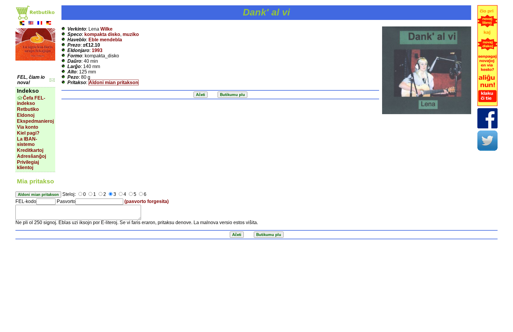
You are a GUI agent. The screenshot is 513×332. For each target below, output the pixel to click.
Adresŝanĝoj (31, 156)
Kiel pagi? (28, 133)
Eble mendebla (105, 39)
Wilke (106, 29)
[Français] (40, 23)
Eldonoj (25, 115)
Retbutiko (28, 109)
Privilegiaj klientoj (28, 165)
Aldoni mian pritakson (113, 82)
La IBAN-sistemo (27, 141)
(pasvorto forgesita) (146, 201)
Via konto (27, 127)
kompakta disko (102, 34)
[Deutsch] (49, 23)
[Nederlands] (22, 23)
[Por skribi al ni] (52, 80)
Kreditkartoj (30, 150)
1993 (97, 50)
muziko (131, 34)
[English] (31, 23)
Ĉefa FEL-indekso (31, 100)
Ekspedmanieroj (35, 121)
